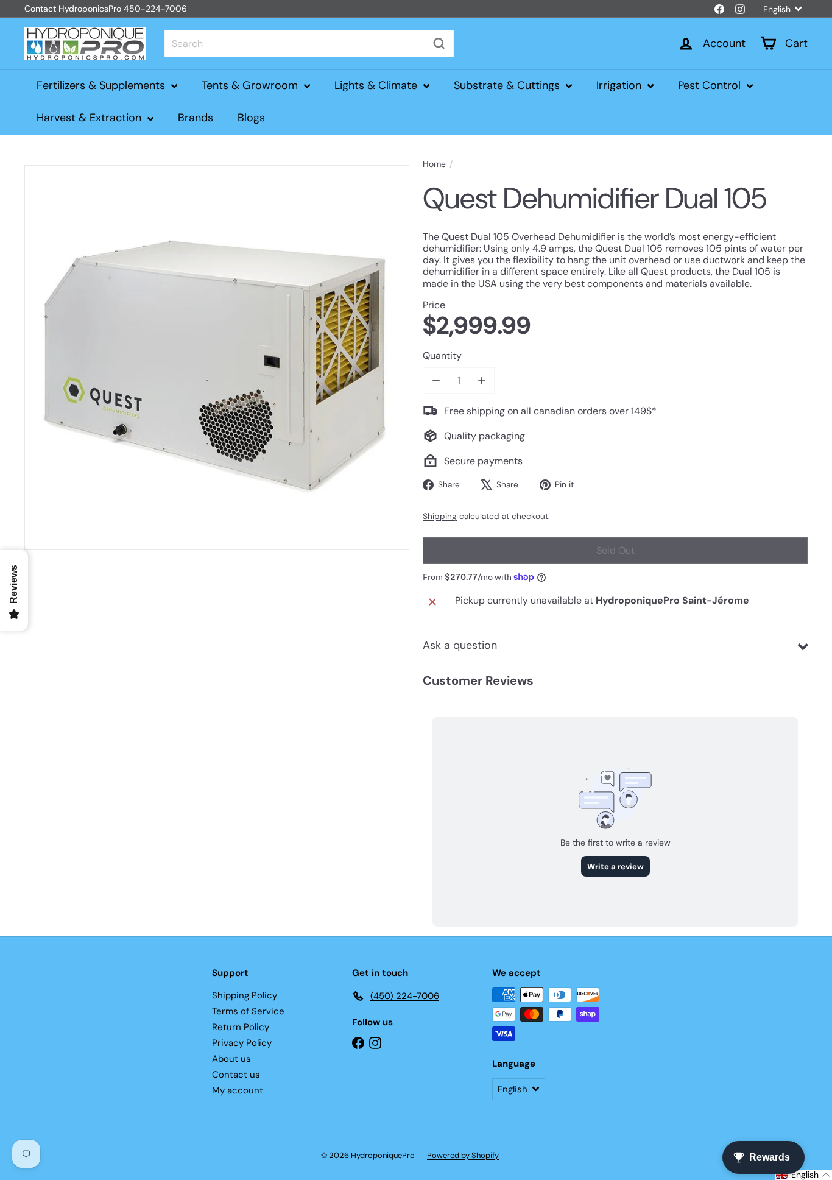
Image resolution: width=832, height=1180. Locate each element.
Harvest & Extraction (90, 117)
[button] (803, 1175)
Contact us (236, 1075)
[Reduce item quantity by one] (436, 380)
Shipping (440, 516)
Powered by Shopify (463, 1155)
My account (237, 1090)
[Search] (439, 43)
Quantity (442, 355)
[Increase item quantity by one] (481, 380)
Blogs (251, 117)
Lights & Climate (377, 85)
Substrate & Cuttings (508, 85)
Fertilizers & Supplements (102, 85)
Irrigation (620, 85)
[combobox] (309, 43)
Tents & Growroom (251, 85)
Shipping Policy (244, 995)
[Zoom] (217, 357)
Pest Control (711, 85)
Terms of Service (248, 1011)
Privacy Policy (242, 1043)
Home (434, 164)
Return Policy (240, 1027)
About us (231, 1059)
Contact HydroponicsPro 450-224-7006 (105, 8)
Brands (195, 117)
